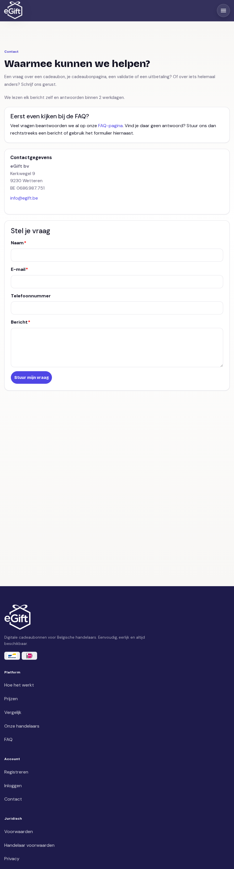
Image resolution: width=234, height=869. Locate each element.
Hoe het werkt (19, 685)
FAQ (8, 739)
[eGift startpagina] (13, 10)
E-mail (18, 269)
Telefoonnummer (31, 296)
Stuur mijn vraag (31, 377)
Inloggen (13, 786)
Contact (13, 799)
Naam (17, 243)
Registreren (16, 772)
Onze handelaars (21, 726)
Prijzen (11, 699)
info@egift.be (24, 198)
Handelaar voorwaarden (29, 845)
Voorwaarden (18, 832)
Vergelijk (12, 712)
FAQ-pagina (110, 126)
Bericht (19, 322)
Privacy (11, 859)
